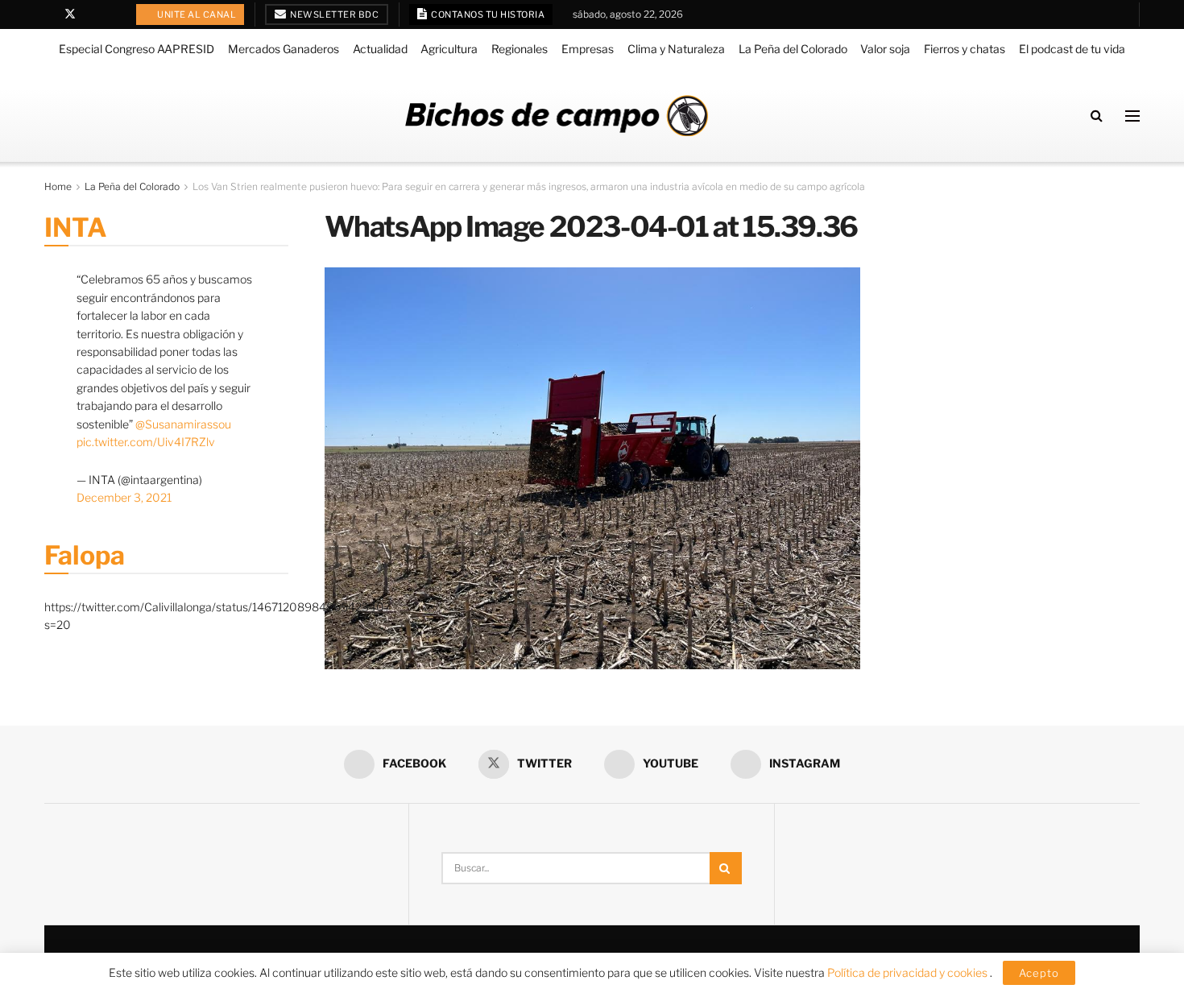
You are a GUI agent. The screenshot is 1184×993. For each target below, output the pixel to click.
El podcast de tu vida (1072, 49)
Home (58, 186)
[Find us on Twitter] (70, 14)
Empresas (587, 49)
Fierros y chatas (964, 49)
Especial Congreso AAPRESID (136, 49)
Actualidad (380, 49)
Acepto (1039, 972)
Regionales (519, 49)
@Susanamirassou (183, 424)
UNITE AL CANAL (196, 14)
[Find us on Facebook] (48, 14)
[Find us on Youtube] (91, 14)
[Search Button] (1097, 115)
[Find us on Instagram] (111, 14)
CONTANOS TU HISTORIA (487, 14)
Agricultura (449, 49)
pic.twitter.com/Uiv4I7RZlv (146, 442)
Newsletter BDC (333, 14)
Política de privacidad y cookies (908, 972)
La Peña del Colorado (793, 49)
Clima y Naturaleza (676, 49)
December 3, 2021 (124, 497)
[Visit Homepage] (556, 115)
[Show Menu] (1132, 116)
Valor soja (885, 49)
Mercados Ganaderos (283, 49)
